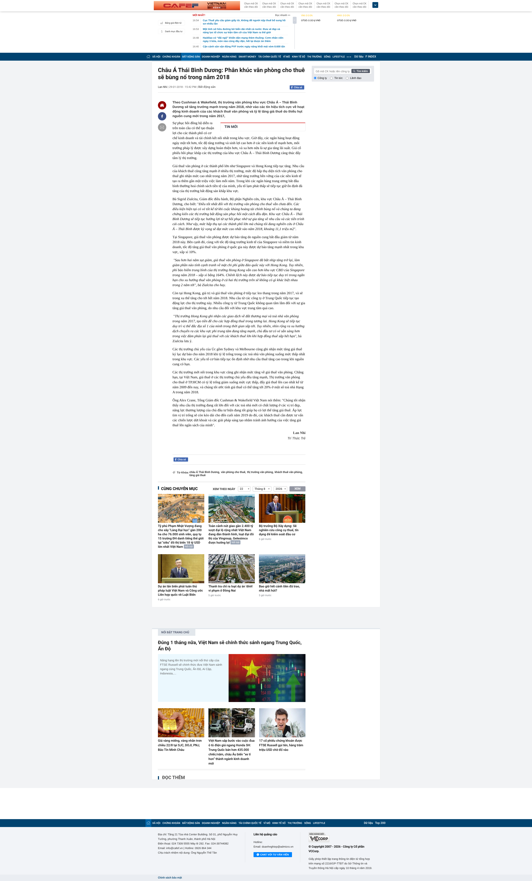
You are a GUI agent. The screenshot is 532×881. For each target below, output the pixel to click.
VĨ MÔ (286, 56)
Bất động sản (207, 87)
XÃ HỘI (156, 56)
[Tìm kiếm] (360, 71)
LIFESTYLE (339, 56)
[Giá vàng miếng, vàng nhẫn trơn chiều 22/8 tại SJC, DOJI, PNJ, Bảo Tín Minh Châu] (181, 722)
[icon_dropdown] (375, 5)
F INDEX (371, 56)
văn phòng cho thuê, (233, 472)
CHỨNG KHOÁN (171, 56)
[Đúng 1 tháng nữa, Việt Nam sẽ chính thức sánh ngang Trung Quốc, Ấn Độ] (267, 678)
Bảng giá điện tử (173, 23)
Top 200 (380, 823)
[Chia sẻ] (162, 116)
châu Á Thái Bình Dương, (204, 472)
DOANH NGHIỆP (211, 56)
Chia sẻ (298, 87)
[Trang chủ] (148, 56)
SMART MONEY (247, 56)
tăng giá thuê (197, 475)
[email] (162, 127)
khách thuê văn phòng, (289, 472)
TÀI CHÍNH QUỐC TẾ (269, 56)
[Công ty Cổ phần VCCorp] (341, 837)
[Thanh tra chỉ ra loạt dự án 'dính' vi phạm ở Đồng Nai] (231, 568)
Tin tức (338, 78)
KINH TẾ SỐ (298, 56)
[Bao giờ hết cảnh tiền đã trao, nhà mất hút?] (282, 568)
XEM (297, 488)
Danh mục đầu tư (173, 31)
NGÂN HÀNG (229, 56)
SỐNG (327, 56)
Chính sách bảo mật (170, 877)
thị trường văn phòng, (260, 472)
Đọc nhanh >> (282, 15)
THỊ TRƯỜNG (314, 56)
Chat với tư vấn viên (274, 854)
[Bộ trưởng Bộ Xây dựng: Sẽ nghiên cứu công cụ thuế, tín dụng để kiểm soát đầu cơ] (282, 508)
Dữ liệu (358, 56)
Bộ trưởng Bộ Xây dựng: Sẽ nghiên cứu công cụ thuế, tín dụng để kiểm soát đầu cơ (279, 530)
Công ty (322, 78)
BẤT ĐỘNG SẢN (191, 56)
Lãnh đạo (355, 78)
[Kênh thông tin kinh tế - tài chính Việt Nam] (197, 5)
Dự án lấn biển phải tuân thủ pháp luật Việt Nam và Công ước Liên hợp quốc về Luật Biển (180, 590)
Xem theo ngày (224, 489)
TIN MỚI (231, 127)
